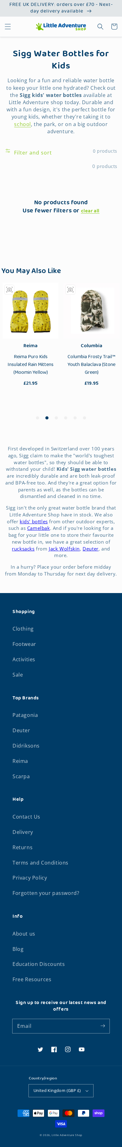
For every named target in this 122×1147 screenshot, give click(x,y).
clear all (90, 211)
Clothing (23, 628)
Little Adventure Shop (67, 1135)
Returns (23, 847)
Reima (20, 761)
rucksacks (23, 549)
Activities (24, 659)
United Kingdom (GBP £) (57, 1090)
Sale (18, 674)
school (22, 124)
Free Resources (32, 979)
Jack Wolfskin (64, 549)
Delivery (23, 832)
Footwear (24, 644)
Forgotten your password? (46, 893)
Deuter (91, 549)
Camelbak (38, 528)
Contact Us (26, 816)
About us (24, 933)
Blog (18, 949)
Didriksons (26, 745)
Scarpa (21, 776)
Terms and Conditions (41, 862)
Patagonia (25, 715)
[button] (8, 26)
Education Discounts (39, 964)
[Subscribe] (102, 1026)
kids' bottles (34, 521)
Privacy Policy (30, 877)
